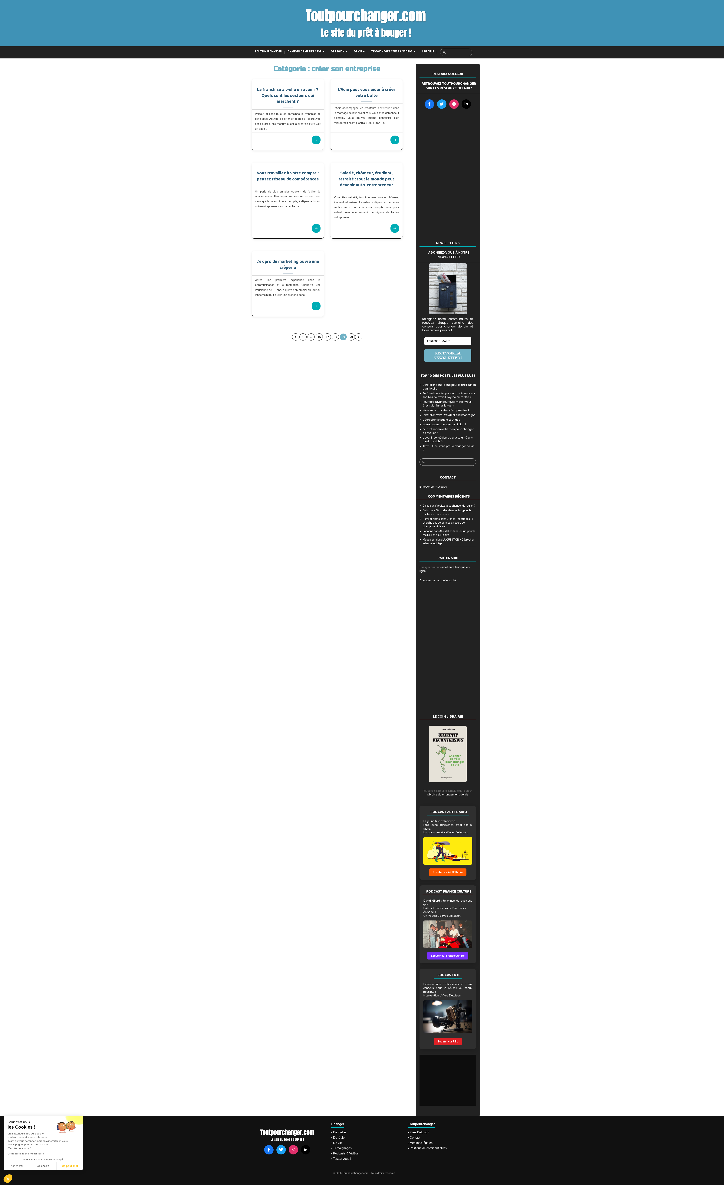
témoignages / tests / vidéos (392, 51)
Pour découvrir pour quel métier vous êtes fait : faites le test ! (447, 403)
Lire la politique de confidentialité (26, 1153)
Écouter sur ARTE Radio (448, 872)
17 (327, 336)
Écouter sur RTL (448, 1041)
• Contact (414, 1137)
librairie (428, 51)
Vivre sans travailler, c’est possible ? (446, 410)
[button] (7, 1178)
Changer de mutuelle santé (438, 580)
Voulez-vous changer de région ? (444, 424)
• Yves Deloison (418, 1132)
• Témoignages (341, 1148)
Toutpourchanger (268, 51)
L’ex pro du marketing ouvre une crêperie (287, 265)
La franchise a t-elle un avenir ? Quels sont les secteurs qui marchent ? (287, 95)
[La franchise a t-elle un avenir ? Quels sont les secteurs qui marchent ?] (316, 140)
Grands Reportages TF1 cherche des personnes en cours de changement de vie (449, 522)
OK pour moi (70, 1166)
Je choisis (43, 1166)
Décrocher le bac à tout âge (441, 420)
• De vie (336, 1142)
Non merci (17, 1166)
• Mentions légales (420, 1142)
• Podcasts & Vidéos (345, 1153)
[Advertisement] (448, 174)
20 (351, 336)
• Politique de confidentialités (427, 1148)
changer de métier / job (304, 51)
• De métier (338, 1132)
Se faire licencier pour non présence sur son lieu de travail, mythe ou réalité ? (449, 395)
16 (319, 336)
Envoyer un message (433, 487)
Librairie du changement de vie (447, 794)
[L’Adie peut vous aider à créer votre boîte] (394, 140)
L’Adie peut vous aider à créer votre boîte (366, 93)
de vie (358, 51)
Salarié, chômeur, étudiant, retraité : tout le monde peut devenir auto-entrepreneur (366, 179)
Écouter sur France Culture (448, 955)
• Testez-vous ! (341, 1158)
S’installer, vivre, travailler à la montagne (449, 415)
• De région (338, 1137)
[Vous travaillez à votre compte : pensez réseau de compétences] (316, 228)
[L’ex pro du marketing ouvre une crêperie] (316, 306)
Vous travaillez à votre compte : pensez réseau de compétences (288, 176)
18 (335, 336)
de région (337, 51)
